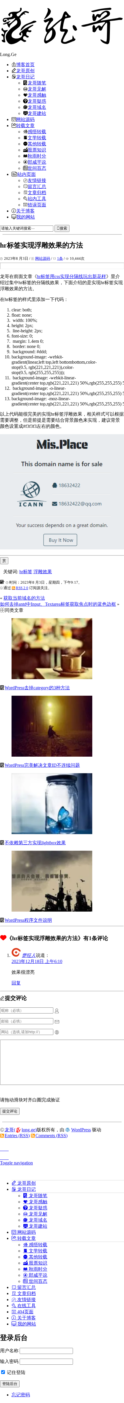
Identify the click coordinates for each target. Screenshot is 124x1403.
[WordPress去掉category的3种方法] (52, 677)
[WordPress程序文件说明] (52, 910)
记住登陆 (15, 1372)
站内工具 (37, 198)
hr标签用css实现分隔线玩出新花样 (71, 276)
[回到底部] (62, 1156)
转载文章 (25, 125)
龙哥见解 (37, 88)
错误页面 (37, 204)
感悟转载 (37, 131)
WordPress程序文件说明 (28, 920)
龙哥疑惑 (37, 101)
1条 (60, 258)
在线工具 (26, 1305)
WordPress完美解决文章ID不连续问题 (42, 765)
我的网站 (25, 216)
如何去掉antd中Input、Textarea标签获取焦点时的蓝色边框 (58, 604)
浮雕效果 (42, 571)
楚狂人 (29, 955)
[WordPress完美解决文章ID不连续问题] (52, 755)
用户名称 (9, 1350)
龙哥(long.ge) (21, 1129)
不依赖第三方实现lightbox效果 (35, 842)
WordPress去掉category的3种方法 (37, 687)
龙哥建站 (37, 113)
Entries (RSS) (17, 1135)
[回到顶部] (62, 1147)
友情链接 (37, 180)
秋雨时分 (37, 156)
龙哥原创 (25, 70)
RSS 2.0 (22, 588)
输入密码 (9, 1361)
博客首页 (25, 64)
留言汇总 (37, 186)
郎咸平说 (37, 162)
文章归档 (37, 192)
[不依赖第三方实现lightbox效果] (52, 832)
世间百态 (37, 168)
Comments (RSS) (51, 1135)
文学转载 (37, 137)
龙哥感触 (37, 95)
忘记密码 (21, 1394)
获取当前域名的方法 (24, 598)
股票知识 (37, 149)
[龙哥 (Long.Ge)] (62, 26)
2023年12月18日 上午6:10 (37, 961)
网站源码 (25, 119)
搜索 (63, 228)
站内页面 (26, 174)
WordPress (81, 1129)
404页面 (24, 1311)
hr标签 (25, 571)
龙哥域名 (37, 107)
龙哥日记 (25, 76)
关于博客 (25, 210)
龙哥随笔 (37, 82)
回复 (16, 982)
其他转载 (37, 143)
